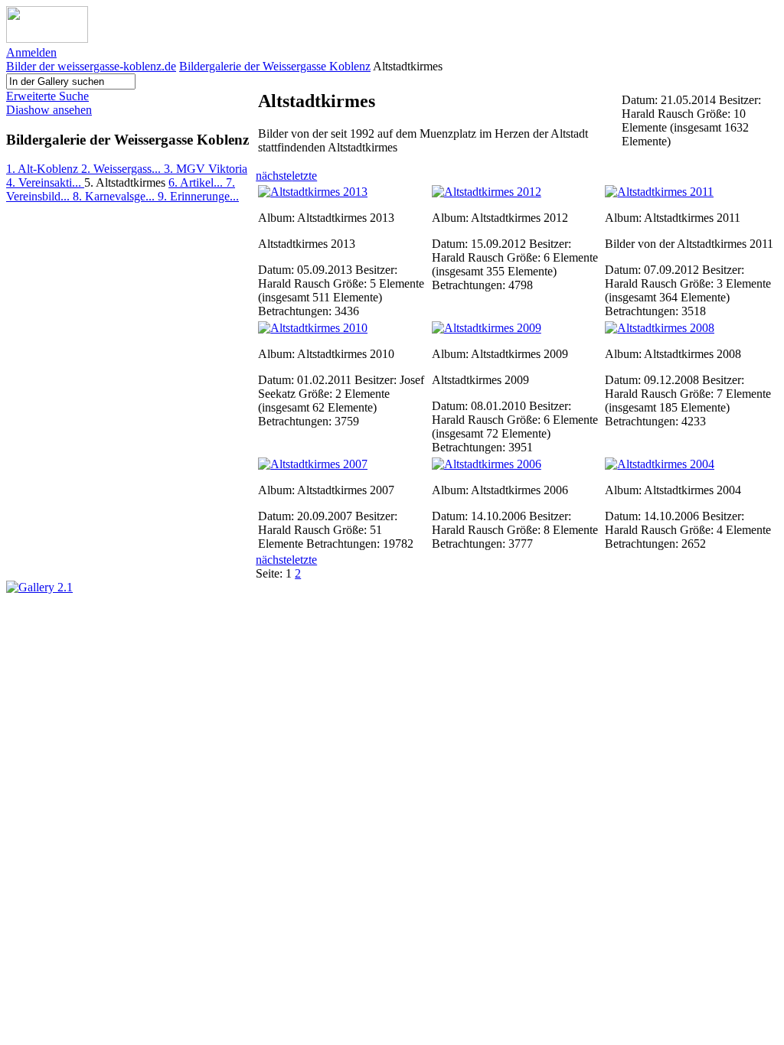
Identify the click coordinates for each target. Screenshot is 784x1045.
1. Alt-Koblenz (43, 168)
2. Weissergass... (122, 168)
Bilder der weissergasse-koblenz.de (91, 66)
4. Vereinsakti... (45, 182)
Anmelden (31, 52)
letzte (304, 175)
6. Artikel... (197, 182)
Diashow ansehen (49, 109)
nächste (274, 175)
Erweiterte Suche (47, 96)
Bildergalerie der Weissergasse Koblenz (275, 66)
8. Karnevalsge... (115, 196)
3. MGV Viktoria (205, 168)
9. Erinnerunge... (198, 196)
